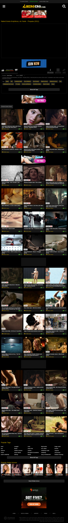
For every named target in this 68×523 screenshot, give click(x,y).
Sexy (53, 84)
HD (11, 81)
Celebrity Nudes (37, 84)
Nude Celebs (46, 84)
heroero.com (12, 517)
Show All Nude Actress (34, 481)
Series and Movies (26, 84)
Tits (60, 81)
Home (14, 513)
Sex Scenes (36, 81)
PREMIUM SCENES (34, 1)
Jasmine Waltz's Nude (43, 1)
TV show (18, 84)
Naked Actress (53, 81)
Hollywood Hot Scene (8, 84)
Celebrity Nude (18, 81)
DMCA (54, 513)
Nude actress (44, 81)
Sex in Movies (27, 81)
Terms (45, 513)
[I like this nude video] (3, 70)
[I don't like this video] (16, 70)
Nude (7, 81)
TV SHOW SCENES (24, 1)
